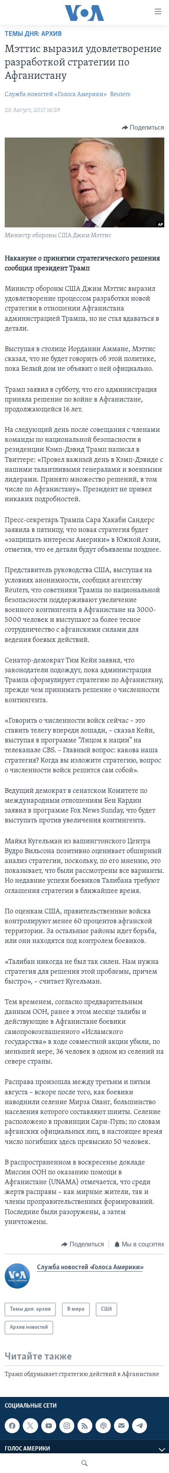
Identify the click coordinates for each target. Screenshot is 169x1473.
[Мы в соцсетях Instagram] (66, 1425)
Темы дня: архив (33, 34)
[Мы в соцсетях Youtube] (48, 1425)
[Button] (143, 128)
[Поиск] (84, 1463)
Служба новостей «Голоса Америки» (56, 94)
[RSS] (84, 1425)
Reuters (120, 94)
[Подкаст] (103, 1425)
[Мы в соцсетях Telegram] (139, 1425)
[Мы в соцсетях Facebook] (12, 1425)
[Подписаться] (121, 1425)
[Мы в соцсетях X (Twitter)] (30, 1425)
